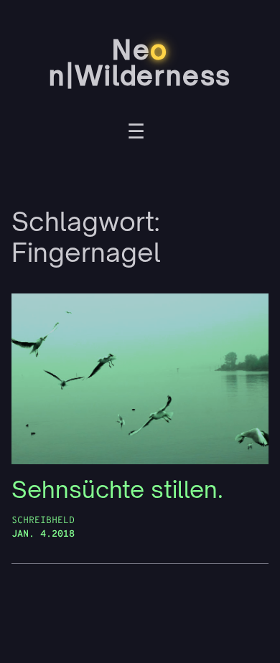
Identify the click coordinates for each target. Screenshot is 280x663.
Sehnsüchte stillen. (117, 490)
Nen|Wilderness (140, 63)
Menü (136, 133)
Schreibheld (43, 520)
